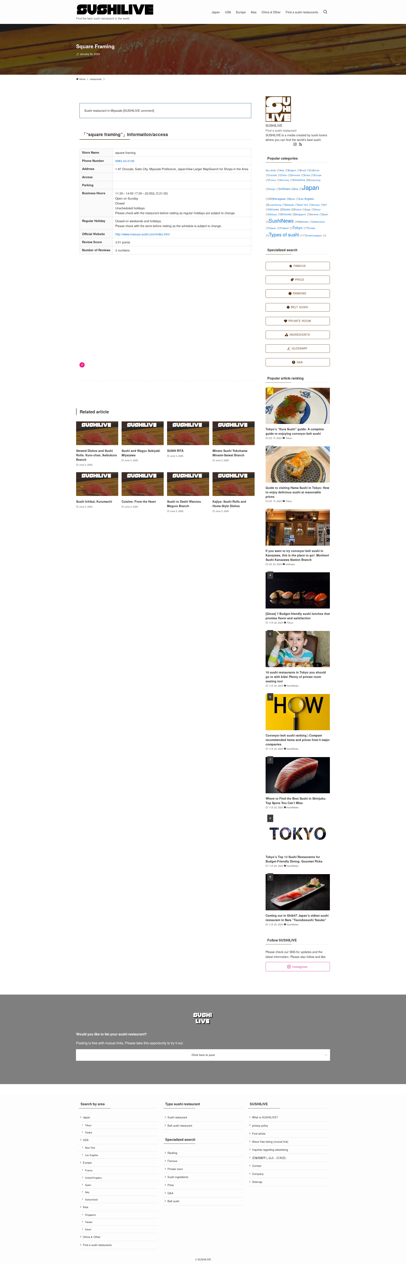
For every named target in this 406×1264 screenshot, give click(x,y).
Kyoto (294, 198)
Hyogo (274, 188)
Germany (286, 180)
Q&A (170, 1193)
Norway (318, 204)
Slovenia (316, 214)
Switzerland (91, 1199)
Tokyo (300, 227)
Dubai (309, 175)
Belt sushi (173, 1201)
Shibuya (275, 214)
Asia (284, 170)
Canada (275, 175)
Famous (172, 1161)
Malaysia (291, 204)
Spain (88, 1185)
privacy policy (260, 1125)
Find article (258, 1134)
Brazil (305, 170)
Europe (87, 1163)
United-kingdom (316, 235)
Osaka (288, 209)
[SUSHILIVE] (115, 9)
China (286, 175)
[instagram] (295, 144)
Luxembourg (277, 204)
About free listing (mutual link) (270, 1142)
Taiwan (274, 228)
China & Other (91, 1237)
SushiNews (285, 220)
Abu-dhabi (273, 170)
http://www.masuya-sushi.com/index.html (142, 234)
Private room (175, 1169)
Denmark (297, 175)
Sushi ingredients (177, 1177)
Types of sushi (287, 234)
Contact (256, 1166)
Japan (86, 1117)
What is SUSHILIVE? (265, 1117)
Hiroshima (301, 180)
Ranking (172, 1153)
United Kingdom (93, 1177)
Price (170, 1185)
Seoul (88, 1229)
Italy (298, 188)
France (274, 180)
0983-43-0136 (124, 161)
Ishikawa (287, 189)
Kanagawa (281, 199)
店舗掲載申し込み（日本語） (270, 1158)
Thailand (286, 228)
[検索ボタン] (325, 12)
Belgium (294, 170)
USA (86, 1140)
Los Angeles (91, 1155)
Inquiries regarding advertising (270, 1150)
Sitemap (257, 1182)
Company (257, 1174)
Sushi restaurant (177, 1117)
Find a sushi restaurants (97, 1245)
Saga (310, 209)
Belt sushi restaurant (179, 1125)
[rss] (300, 144)
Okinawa (276, 209)
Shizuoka (288, 214)
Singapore (303, 214)
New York (305, 204)
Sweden (307, 221)
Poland (299, 209)
